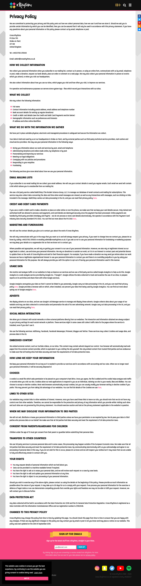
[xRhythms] (21, 5)
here (95, 198)
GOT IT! (26, 578)
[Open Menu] (130, 5)
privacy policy (90, 555)
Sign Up (82, 547)
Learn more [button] (38, 572)
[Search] (124, 5)
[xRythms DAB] (118, 6)
